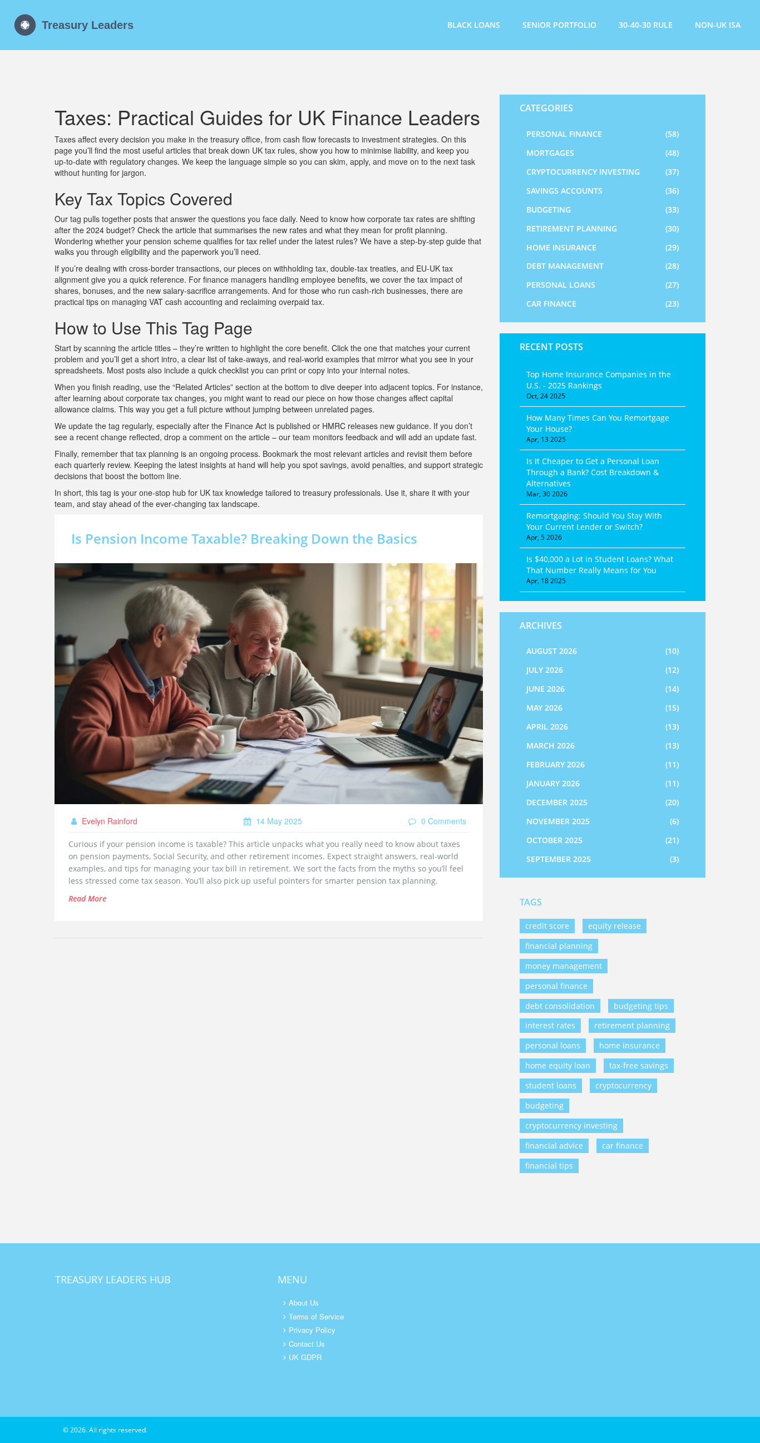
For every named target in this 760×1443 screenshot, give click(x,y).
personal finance (556, 986)
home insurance (629, 1045)
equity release (614, 925)
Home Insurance (602, 247)
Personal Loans (602, 284)
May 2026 (602, 707)
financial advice (554, 1145)
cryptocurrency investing (571, 1125)
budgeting (544, 1105)
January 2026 (602, 783)
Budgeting (602, 209)
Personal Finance (602, 134)
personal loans (552, 1045)
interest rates (550, 1025)
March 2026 (602, 745)
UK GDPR (305, 1357)
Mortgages (602, 152)
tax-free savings (638, 1065)
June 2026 (602, 688)
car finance (622, 1145)
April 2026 (602, 726)
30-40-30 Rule (646, 24)
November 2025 (602, 821)
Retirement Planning (602, 228)
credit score (547, 925)
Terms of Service (316, 1316)
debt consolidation (560, 1006)
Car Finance (602, 303)
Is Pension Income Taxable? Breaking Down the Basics (244, 538)
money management (563, 966)
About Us (304, 1302)
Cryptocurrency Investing (602, 171)
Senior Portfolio (559, 24)
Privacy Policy (312, 1329)
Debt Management (602, 265)
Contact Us (307, 1343)
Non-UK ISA (718, 24)
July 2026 (602, 669)
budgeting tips (641, 1006)
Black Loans (473, 24)
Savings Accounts (602, 190)
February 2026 (602, 764)
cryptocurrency (623, 1085)
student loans (550, 1085)
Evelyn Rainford (108, 820)
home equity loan (557, 1065)
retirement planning (632, 1025)
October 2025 (602, 840)
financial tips (549, 1165)
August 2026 (602, 651)
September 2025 (602, 859)
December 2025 (602, 802)
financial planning (559, 945)
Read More (87, 898)
